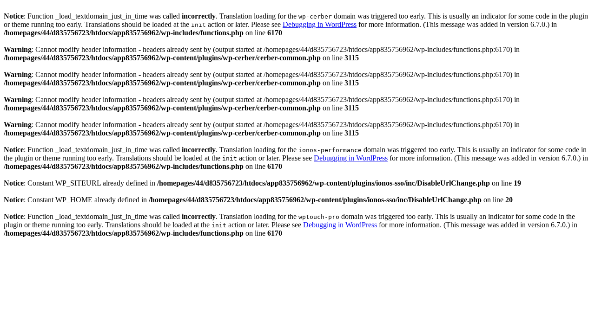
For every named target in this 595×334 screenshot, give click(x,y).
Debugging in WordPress (320, 24)
